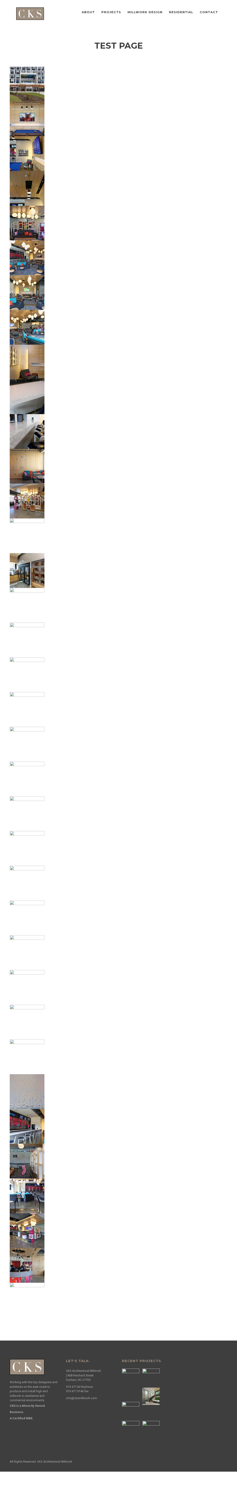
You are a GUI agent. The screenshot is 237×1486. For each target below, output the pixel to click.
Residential (181, 12)
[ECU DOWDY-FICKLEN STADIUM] (151, 1429)
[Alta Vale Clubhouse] (151, 1377)
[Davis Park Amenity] (151, 1396)
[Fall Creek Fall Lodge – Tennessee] (131, 1429)
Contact (209, 12)
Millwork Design (145, 12)
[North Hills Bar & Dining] (131, 1377)
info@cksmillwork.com (81, 1398)
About (88, 12)
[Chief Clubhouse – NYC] (131, 1410)
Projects (111, 12)
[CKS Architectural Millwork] (30, 13)
